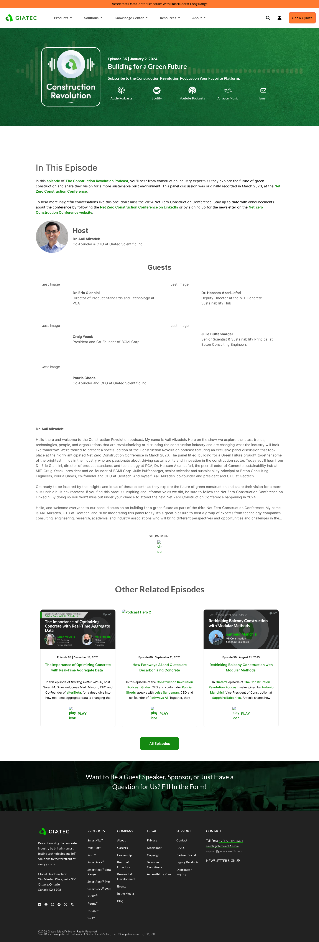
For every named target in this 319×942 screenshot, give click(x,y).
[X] (65, 904)
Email (263, 98)
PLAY (82, 713)
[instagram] (52, 904)
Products (61, 18)
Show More (160, 536)
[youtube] (46, 904)
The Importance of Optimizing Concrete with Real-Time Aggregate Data (78, 667)
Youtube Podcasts (192, 98)
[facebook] (59, 904)
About (197, 18)
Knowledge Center (129, 18)
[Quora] (72, 904)
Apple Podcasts (121, 98)
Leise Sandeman (167, 692)
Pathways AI (159, 697)
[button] (268, 17)
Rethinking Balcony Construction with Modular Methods (241, 667)
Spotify (157, 98)
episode (53, 181)
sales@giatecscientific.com (222, 846)
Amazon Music (227, 98)
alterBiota (74, 692)
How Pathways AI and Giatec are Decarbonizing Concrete (160, 667)
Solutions (91, 18)
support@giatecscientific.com (224, 851)
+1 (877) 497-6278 (231, 840)
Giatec (146, 687)
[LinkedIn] (39, 904)
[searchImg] (279, 18)
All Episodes (159, 743)
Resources (168, 18)
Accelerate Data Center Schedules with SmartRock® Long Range (159, 4)
